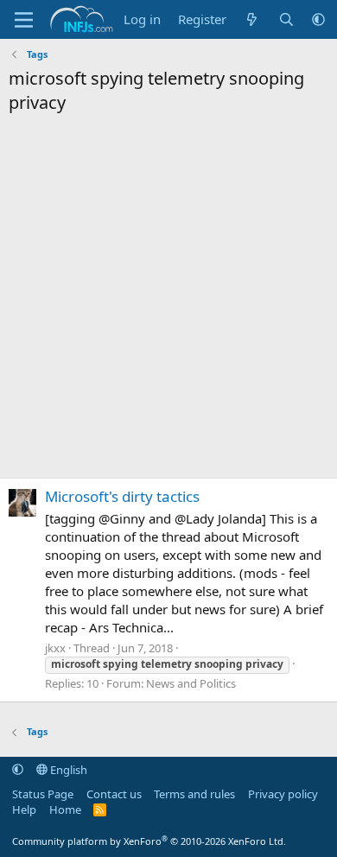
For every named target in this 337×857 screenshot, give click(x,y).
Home (65, 809)
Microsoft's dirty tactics (122, 496)
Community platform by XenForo (149, 841)
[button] (318, 19)
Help (24, 809)
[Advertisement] (168, 300)
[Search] (286, 19)
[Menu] (23, 20)
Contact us (114, 794)
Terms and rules (194, 794)
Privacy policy (283, 794)
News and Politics (191, 683)
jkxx (55, 648)
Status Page (42, 794)
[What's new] (252, 19)
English (67, 770)
